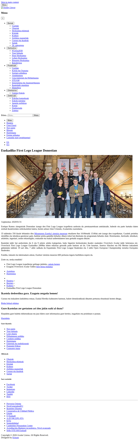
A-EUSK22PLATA (15, 418)
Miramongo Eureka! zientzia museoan (50, 233)
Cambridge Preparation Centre (20, 425)
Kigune (15, 437)
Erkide (9, 413)
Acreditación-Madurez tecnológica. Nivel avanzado (29, 428)
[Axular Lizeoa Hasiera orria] (8, 7)
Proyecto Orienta (14, 404)
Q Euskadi (11, 416)
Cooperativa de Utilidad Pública (20, 411)
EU (8, 145)
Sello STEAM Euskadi (16, 430)
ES (8, 142)
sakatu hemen (54, 264)
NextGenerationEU (15, 406)
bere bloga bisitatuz (44, 266)
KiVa (9, 421)
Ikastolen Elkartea (14, 408)
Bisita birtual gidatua (10, 303)
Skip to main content (10, 2)
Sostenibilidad (13, 423)
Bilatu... (4, 115)
